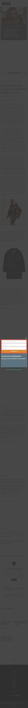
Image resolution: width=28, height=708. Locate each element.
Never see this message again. (14, 369)
